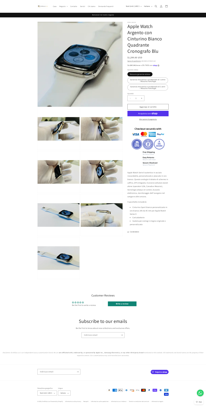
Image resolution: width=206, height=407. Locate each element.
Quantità (130, 94)
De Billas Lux (46, 401)
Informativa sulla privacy (73, 401)
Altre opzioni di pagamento (148, 119)
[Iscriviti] (121, 335)
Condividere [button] (134, 232)
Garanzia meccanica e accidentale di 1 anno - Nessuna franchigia (147, 80)
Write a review (122, 304)
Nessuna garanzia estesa (140, 74)
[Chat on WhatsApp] (200, 393)
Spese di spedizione (134, 61)
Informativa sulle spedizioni (100, 401)
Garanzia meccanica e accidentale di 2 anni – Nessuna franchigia (147, 87)
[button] (63, 6)
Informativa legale (157, 401)
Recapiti (86, 401)
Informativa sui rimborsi (119, 401)
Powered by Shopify (57, 401)
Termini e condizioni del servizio (139, 401)
